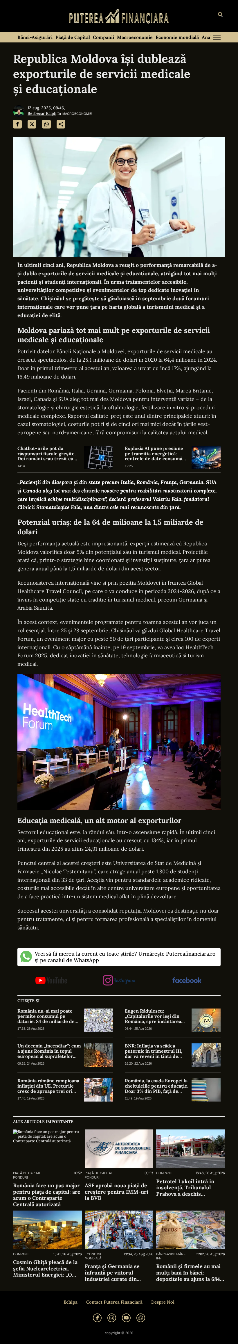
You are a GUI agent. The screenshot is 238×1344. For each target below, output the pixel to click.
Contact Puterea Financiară (114, 1302)
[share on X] (32, 124)
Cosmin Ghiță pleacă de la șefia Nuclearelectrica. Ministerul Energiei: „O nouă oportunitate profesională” (45, 1268)
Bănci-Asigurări (35, 37)
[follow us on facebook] (187, 980)
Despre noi (162, 1302)
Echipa (70, 1302)
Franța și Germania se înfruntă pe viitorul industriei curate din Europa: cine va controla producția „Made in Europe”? (115, 1272)
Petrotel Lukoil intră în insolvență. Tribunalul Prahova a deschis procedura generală (185, 1187)
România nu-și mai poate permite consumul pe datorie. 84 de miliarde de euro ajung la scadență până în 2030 (48, 1016)
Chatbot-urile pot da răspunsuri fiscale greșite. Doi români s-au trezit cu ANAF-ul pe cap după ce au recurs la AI (47, 453)
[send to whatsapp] (46, 124)
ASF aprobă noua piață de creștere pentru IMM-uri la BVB (116, 1191)
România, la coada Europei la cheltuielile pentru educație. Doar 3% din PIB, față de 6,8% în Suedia (156, 1086)
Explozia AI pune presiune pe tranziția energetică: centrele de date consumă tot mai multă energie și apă (156, 453)
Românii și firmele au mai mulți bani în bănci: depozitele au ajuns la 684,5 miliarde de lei (190, 1272)
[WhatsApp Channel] (140, 1317)
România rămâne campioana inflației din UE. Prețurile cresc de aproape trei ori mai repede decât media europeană (48, 1086)
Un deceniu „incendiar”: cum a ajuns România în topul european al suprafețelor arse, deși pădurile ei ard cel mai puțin (49, 1051)
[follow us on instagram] (119, 980)
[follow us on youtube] (51, 981)
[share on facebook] (17, 124)
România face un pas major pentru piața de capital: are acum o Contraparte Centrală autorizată (46, 1194)
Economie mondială (177, 37)
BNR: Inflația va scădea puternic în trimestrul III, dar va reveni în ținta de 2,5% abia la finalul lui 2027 (154, 1051)
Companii (103, 37)
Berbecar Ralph (42, 113)
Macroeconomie (135, 37)
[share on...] (61, 124)
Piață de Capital (72, 37)
